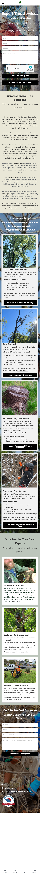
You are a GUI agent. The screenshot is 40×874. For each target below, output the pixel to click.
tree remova (12, 177)
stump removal (22, 370)
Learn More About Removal (20, 375)
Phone (5, 48)
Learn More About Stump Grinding (20, 447)
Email (5, 43)
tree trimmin (17, 163)
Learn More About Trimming (20, 302)
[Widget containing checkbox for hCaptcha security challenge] (20, 68)
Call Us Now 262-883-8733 (20, 83)
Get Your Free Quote (20, 76)
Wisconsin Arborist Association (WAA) (17, 590)
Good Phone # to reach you (13, 735)
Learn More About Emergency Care (20, 525)
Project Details (9, 54)
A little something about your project (17, 740)
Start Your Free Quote (20, 754)
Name (5, 38)
